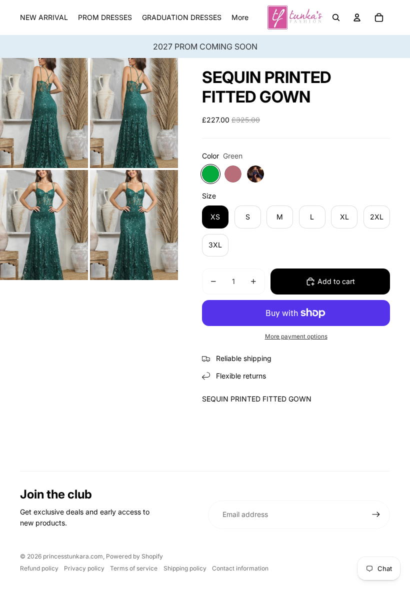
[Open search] (336, 17)
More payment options (296, 336)
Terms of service (134, 568)
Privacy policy (84, 568)
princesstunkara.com (73, 556)
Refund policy (39, 568)
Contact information (240, 568)
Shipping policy (185, 568)
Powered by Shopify (134, 556)
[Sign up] (376, 514)
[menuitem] (240, 17)
